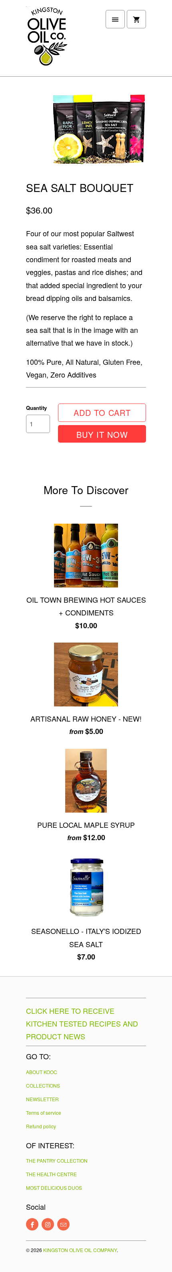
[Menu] (115, 19)
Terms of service (43, 1112)
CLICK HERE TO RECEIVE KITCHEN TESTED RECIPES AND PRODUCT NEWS (82, 1023)
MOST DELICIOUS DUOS (54, 1187)
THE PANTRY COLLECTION (57, 1160)
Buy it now (102, 434)
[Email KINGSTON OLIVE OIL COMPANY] (63, 1224)
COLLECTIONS (43, 1085)
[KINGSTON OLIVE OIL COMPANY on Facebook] (32, 1224)
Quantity (36, 407)
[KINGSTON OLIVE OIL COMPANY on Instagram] (48, 1224)
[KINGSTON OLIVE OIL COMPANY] (58, 41)
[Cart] (136, 19)
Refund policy (41, 1126)
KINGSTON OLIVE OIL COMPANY (80, 1249)
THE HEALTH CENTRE (51, 1174)
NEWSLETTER (42, 1099)
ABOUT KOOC (41, 1071)
